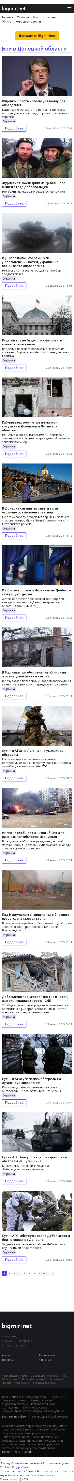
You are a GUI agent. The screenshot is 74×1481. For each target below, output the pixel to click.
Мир (36, 17)
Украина (23, 17)
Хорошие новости (28, 21)
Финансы (45, 1360)
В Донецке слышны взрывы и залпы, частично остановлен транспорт (31, 510)
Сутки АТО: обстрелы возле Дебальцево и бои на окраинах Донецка (36, 1237)
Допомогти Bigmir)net (37, 35)
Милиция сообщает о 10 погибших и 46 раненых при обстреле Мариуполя (33, 834)
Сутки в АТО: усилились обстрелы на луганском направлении (31, 1080)
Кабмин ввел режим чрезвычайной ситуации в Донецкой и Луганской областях (30, 426)
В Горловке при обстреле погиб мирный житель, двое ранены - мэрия (34, 674)
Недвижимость (49, 1355)
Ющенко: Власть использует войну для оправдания (33, 103)
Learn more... (46, 1475)
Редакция (57, 1397)
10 (48, 1273)
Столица (49, 17)
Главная (7, 17)
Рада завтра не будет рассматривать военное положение (32, 342)
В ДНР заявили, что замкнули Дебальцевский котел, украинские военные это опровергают (30, 262)
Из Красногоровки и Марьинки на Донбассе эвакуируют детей (36, 592)
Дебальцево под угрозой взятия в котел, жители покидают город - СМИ (35, 998)
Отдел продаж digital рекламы (48, 1416)
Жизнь (6, 21)
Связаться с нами (14, 1400)
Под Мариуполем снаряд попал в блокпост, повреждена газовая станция (36, 916)
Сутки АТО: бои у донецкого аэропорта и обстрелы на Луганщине (34, 1159)
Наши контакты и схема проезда (24, 1397)
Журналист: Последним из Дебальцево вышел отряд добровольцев (33, 185)
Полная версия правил (17, 1452)
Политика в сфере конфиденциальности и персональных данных (33, 1409)
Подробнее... (21, 1467)
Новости (8, 1360)
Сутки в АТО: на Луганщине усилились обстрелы (32, 752)
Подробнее (14, 128)
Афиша (6, 1355)
